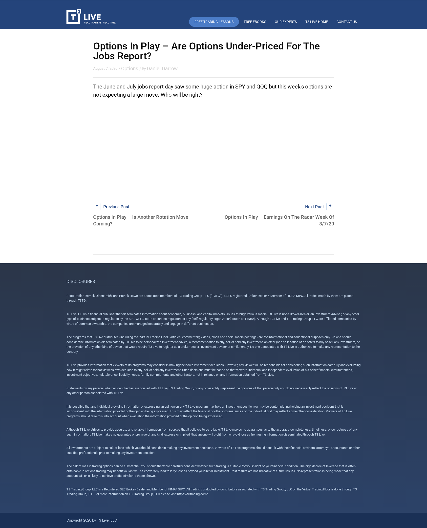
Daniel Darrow (162, 68)
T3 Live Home (316, 22)
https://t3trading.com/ (192, 494)
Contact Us (347, 22)
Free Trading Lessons (214, 22)
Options (129, 68)
